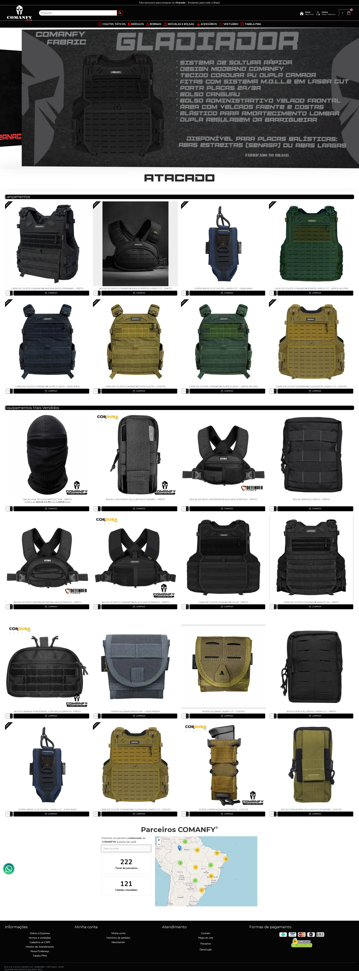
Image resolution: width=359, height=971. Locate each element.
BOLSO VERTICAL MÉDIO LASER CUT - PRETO (311, 711)
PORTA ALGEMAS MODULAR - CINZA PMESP (135, 711)
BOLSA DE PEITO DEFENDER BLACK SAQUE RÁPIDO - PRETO (223, 499)
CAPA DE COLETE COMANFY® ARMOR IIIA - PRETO (311, 602)
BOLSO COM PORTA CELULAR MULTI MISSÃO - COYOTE (311, 809)
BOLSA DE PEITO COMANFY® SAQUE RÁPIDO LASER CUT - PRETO (135, 288)
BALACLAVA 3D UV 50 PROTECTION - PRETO (47, 499)
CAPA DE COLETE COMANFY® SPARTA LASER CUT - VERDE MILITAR (311, 288)
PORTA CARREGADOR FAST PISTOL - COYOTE (223, 809)
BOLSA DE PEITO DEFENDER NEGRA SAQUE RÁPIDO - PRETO (47, 602)
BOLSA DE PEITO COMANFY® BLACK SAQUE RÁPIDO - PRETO (136, 602)
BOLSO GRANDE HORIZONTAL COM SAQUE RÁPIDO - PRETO (47, 711)
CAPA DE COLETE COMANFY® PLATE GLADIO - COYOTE (135, 386)
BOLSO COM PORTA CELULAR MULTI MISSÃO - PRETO (135, 499)
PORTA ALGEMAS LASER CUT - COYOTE (223, 711)
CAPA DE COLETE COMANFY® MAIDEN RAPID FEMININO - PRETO (47, 288)
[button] (226, 859)
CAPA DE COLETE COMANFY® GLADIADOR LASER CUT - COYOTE (311, 386)
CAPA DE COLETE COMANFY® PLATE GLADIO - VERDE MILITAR (223, 386)
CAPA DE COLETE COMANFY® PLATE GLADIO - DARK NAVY (47, 386)
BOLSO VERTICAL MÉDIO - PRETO (311, 499)
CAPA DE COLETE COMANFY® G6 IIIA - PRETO (223, 602)
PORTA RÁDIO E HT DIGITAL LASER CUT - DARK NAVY (224, 288)
